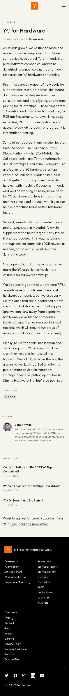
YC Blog (9, 618)
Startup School (13, 571)
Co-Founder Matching (17, 582)
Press (7, 628)
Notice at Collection (15, 649)
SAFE (41, 587)
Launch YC (44, 597)
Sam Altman (36, 39)
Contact (9, 623)
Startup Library (47, 571)
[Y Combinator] (34, 6)
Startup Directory (48, 566)
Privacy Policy (12, 643)
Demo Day (44, 582)
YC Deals (43, 602)
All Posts (11, 22)
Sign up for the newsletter (29, 524)
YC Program (11, 566)
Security (9, 654)
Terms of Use (11, 659)
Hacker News (45, 592)
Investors (43, 577)
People (8, 633)
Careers (9, 638)
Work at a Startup (15, 577)
